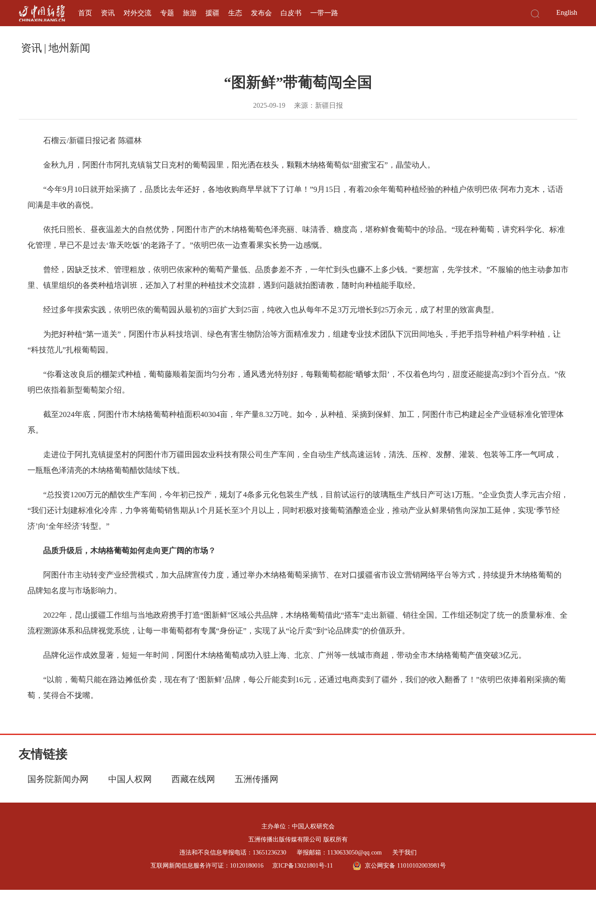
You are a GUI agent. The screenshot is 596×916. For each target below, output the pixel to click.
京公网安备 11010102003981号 (405, 865)
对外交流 (137, 13)
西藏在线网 (193, 779)
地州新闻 (69, 48)
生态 (235, 13)
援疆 (212, 13)
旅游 (190, 13)
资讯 (108, 13)
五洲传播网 (256, 779)
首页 (85, 13)
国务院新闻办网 (58, 779)
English (566, 12)
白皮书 (291, 13)
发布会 (261, 13)
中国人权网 (130, 779)
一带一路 (324, 13)
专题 (167, 13)
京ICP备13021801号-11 (302, 865)
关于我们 (404, 852)
